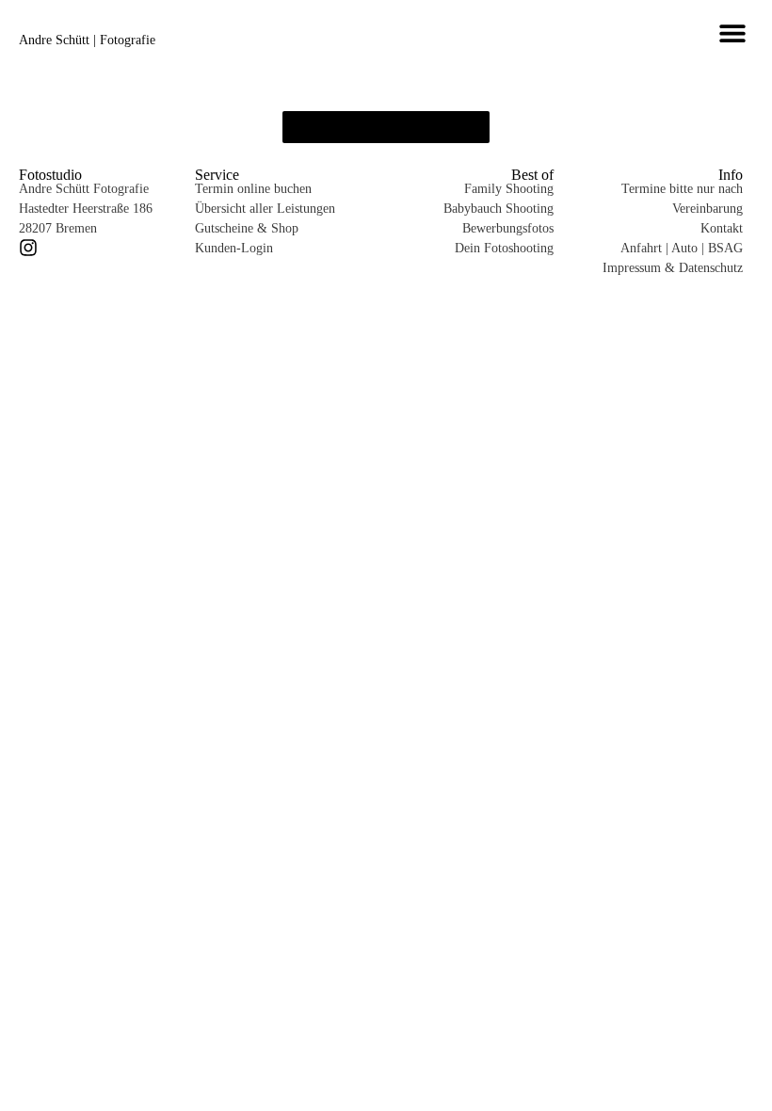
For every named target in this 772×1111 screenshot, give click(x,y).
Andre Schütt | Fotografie (87, 40)
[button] (732, 32)
